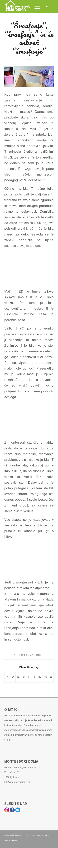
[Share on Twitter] (12, 677)
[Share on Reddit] (45, 677)
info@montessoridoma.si (17, 781)
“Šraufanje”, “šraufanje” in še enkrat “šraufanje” (29, 38)
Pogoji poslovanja (36, 835)
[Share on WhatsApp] (18, 677)
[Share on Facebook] (7, 677)
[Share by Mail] (50, 677)
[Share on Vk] (40, 677)
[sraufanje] (29, 76)
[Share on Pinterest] (23, 677)
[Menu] (35, 6)
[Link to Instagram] (46, 844)
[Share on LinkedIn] (29, 677)
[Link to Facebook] (51, 844)
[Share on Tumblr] (34, 677)
